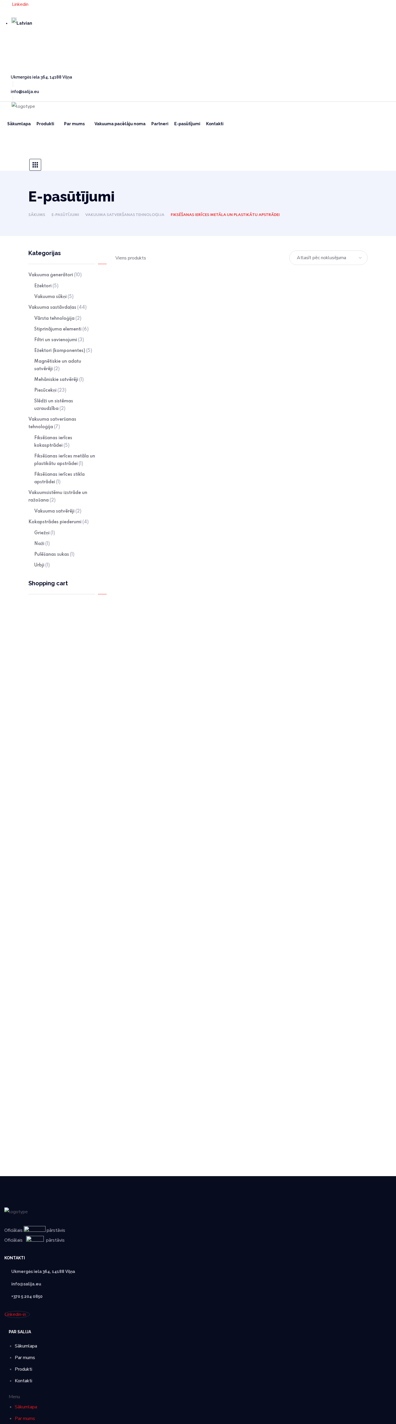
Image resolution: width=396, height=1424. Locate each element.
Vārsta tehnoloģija (57, 318)
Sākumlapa (26, 1346)
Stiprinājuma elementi (61, 329)
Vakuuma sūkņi (54, 297)
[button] (35, 148)
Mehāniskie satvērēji (59, 379)
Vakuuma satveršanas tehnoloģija (124, 215)
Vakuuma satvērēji (57, 511)
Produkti (23, 1369)
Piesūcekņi (50, 390)
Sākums (36, 215)
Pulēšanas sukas (54, 554)
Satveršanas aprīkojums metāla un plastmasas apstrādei (154, 414)
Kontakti (23, 1381)
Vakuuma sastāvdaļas (57, 307)
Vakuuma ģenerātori (55, 275)
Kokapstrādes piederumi (58, 522)
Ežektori (46, 286)
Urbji (42, 565)
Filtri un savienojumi (59, 340)
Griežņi (44, 533)
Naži (42, 544)
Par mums (25, 1357)
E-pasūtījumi (65, 215)
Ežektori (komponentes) (63, 350)
